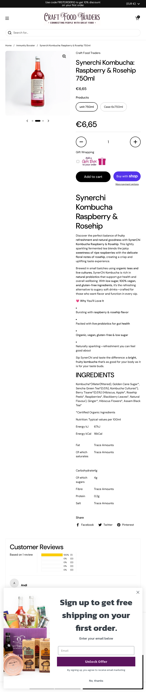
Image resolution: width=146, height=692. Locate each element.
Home (8, 45)
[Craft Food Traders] (72, 18)
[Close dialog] (138, 592)
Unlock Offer (96, 661)
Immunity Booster (25, 45)
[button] (137, 18)
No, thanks (96, 680)
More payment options (127, 184)
